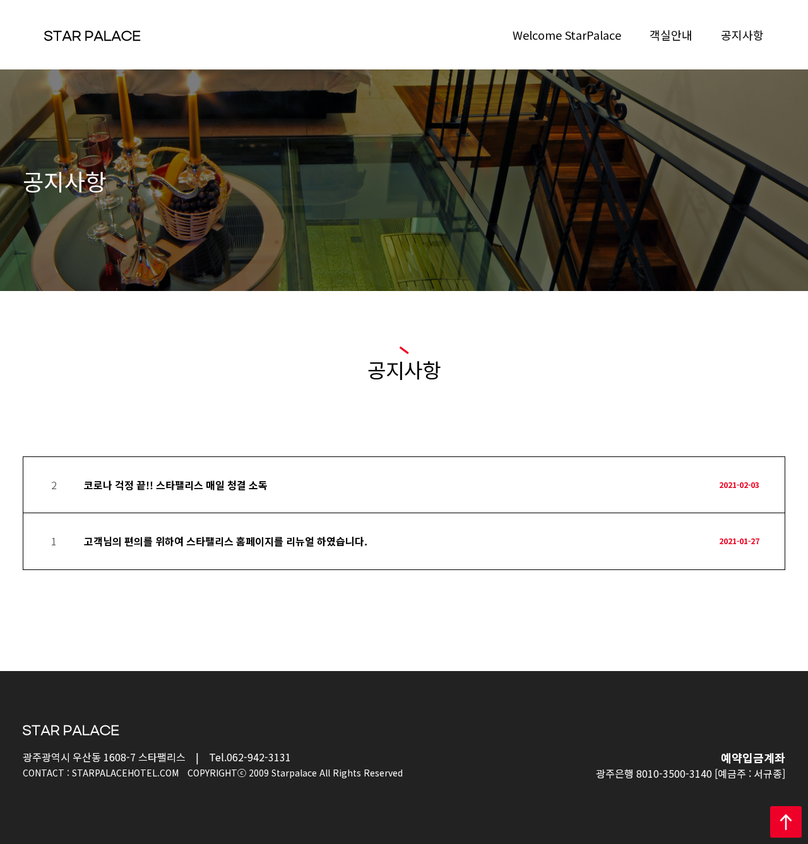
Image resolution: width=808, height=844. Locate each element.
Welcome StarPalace (567, 35)
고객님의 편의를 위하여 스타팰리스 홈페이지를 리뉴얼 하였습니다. (225, 541)
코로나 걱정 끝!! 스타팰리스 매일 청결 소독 (176, 484)
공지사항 (742, 35)
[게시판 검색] (772, 439)
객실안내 (671, 35)
